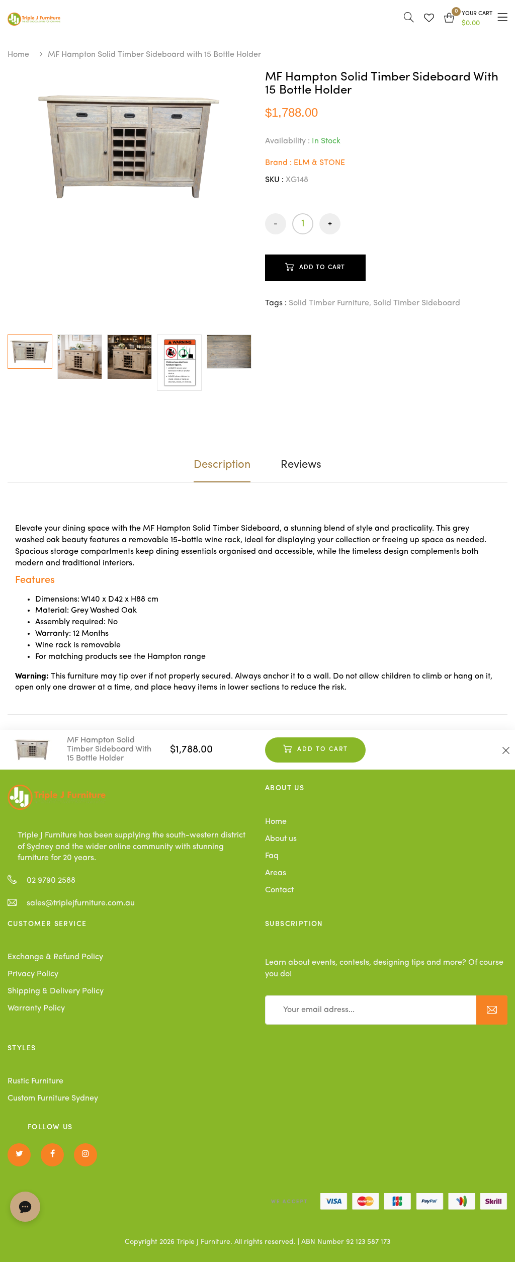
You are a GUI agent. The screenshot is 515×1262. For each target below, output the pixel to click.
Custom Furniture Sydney (53, 1099)
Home (18, 55)
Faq (272, 856)
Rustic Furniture (35, 1081)
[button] (468, 19)
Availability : (287, 141)
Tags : (276, 303)
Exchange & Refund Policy (55, 957)
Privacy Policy (33, 974)
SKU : (274, 180)
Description (222, 464)
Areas (275, 873)
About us (281, 839)
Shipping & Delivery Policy (56, 991)
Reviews (301, 464)
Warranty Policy (36, 1008)
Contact (279, 890)
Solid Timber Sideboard (416, 303)
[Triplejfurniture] (57, 797)
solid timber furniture (329, 303)
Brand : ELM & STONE (305, 163)
